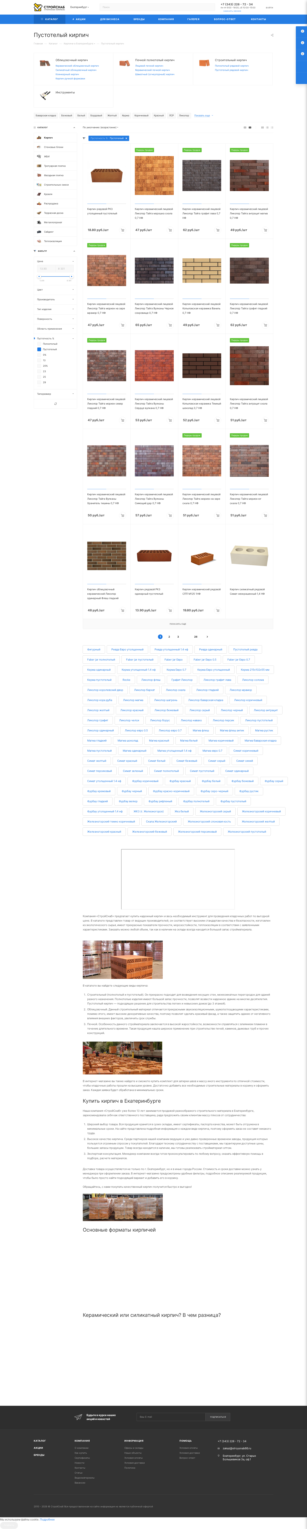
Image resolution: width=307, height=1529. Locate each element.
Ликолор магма (133, 700)
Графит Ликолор (182, 679)
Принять (9, 1525)
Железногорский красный (104, 831)
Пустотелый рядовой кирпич (231, 70)
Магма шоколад (128, 740)
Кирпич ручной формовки (70, 78)
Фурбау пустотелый (233, 801)
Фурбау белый (211, 781)
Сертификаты (82, 1457)
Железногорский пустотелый (247, 831)
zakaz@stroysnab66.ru (237, 1448)
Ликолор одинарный (100, 730)
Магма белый (189, 740)
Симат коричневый (245, 750)
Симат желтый (96, 760)
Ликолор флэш (150, 679)
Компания (82, 1440)
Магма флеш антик (232, 730)
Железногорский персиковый (197, 831)
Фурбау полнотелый (196, 801)
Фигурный (93, 649)
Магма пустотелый (99, 750)
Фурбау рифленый (160, 801)
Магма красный (159, 740)
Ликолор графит (97, 720)
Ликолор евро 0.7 (170, 730)
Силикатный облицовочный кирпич (76, 70)
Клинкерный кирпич (67, 74)
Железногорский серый (215, 811)
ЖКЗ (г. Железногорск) (149, 811)
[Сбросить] (55, 404)
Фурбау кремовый (99, 791)
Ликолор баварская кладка (205, 700)
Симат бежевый (186, 760)
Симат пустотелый (202, 771)
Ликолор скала (175, 690)
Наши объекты (133, 1452)
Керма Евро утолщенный (213, 669)
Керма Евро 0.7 (176, 669)
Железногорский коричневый (261, 811)
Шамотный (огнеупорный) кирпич (154, 74)
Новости (79, 1462)
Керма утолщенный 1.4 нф (139, 669)
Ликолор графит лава (217, 679)
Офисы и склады (133, 1447)
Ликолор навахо (191, 720)
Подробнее (47, 1519)
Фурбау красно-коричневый (171, 791)
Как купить (81, 1452)
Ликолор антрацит (266, 710)
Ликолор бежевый (167, 710)
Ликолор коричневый (248, 700)
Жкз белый (182, 811)
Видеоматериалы (85, 1477)
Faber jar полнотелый (101, 659)
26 (195, 636)
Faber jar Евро (174, 659)
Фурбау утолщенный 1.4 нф (105, 811)
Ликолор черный (232, 710)
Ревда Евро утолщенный (127, 649)
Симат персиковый (99, 771)
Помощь (185, 1440)
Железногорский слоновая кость (209, 821)
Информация (134, 1440)
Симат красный (127, 760)
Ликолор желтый (98, 710)
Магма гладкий (97, 740)
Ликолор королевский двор (105, 690)
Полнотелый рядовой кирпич (232, 65)
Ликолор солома (253, 679)
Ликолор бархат (144, 690)
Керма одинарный (99, 669)
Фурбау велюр (128, 801)
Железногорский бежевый (149, 831)
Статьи (78, 1472)
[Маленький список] (245, 127)
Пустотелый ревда (245, 649)
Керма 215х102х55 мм (255, 669)
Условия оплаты (133, 1457)
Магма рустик (264, 730)
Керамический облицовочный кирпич (77, 65)
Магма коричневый (221, 740)
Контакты (80, 1467)
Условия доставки (134, 1462)
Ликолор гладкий (207, 690)
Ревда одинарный (210, 649)
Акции (38, 1447)
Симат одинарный (237, 771)
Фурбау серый (274, 781)
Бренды (39, 1455)
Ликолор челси (129, 720)
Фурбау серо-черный (214, 791)
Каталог (40, 1440)
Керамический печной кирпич (152, 70)
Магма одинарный (134, 750)
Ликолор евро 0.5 (136, 730)
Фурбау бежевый (242, 781)
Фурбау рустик (248, 791)
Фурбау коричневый (145, 781)
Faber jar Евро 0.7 (238, 659)
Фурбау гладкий (97, 801)
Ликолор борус (160, 720)
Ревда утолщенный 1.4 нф (171, 649)
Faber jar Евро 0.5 (205, 659)
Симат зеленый (133, 771)
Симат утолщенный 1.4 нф (104, 781)
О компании (81, 1447)
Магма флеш (201, 730)
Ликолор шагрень (165, 700)
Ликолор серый (200, 710)
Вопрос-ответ (187, 1457)
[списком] (267, 127)
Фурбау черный (132, 791)
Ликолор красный (132, 710)
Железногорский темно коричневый (111, 821)
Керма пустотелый (99, 679)
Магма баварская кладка (260, 740)
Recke (126, 679)
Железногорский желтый (258, 821)
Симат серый (216, 760)
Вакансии (80, 1482)
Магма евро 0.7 (212, 750)
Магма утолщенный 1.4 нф (174, 750)
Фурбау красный (180, 781)
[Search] (210, 7)
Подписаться (218, 1417)
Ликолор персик (223, 720)
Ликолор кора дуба (99, 700)
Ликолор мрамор (241, 690)
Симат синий (244, 760)
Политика (129, 1467)
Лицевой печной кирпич (149, 65)
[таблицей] (272, 127)
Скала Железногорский (161, 821)
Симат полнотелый (166, 771)
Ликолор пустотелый (259, 720)
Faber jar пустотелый (140, 659)
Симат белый (156, 760)
